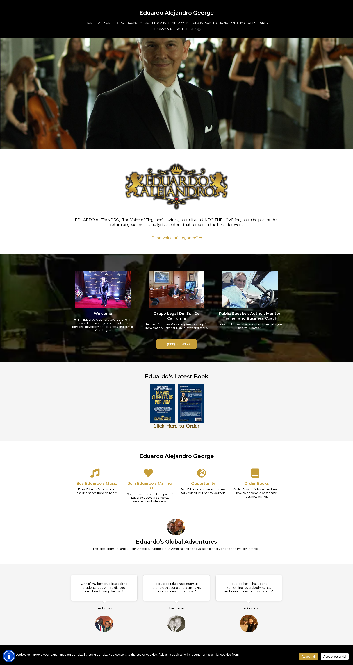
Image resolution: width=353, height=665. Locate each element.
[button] (9, 656)
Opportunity (203, 483)
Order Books (256, 483)
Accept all (308, 656)
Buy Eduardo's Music (96, 483)
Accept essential (334, 656)
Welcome (103, 313)
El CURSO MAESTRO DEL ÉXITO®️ (176, 29)
